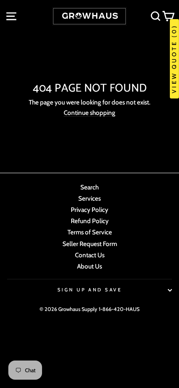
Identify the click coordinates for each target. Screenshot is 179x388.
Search (89, 187)
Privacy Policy (89, 210)
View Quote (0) (174, 59)
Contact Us (89, 255)
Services (89, 198)
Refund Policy (90, 221)
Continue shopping (89, 112)
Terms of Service (89, 232)
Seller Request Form (89, 244)
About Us (89, 266)
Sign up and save (89, 290)
